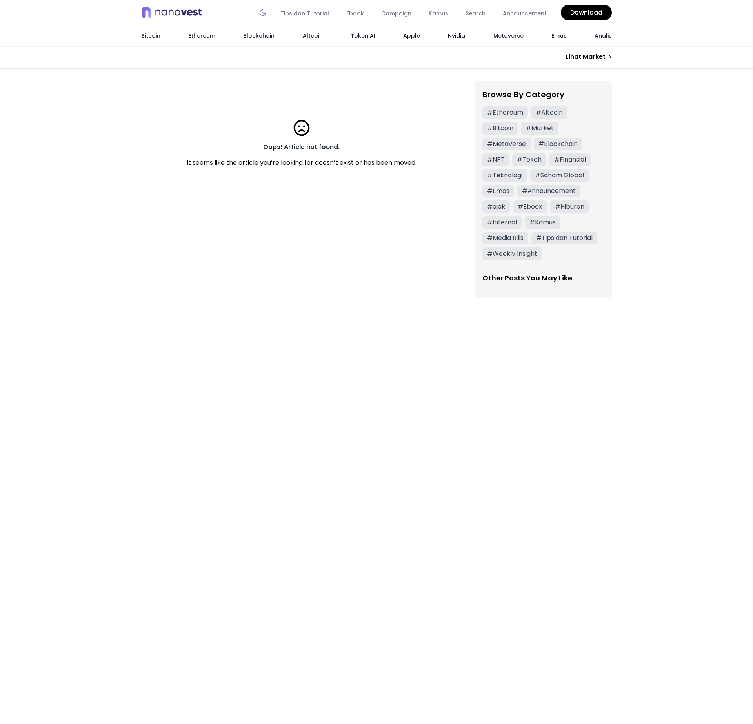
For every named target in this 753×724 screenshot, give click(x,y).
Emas (559, 36)
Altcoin (313, 36)
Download (586, 12)
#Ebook (530, 206)
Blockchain (259, 36)
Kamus (438, 13)
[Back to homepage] (174, 12)
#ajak (496, 206)
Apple (411, 36)
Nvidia (456, 36)
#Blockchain (558, 143)
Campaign (396, 13)
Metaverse (508, 36)
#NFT (495, 159)
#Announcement (549, 190)
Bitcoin (150, 36)
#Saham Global (559, 175)
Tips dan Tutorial (304, 13)
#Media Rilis (505, 237)
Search (476, 13)
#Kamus (542, 222)
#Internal (502, 222)
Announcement (525, 13)
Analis (603, 36)
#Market (540, 128)
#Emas (498, 190)
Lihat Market (586, 56)
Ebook (355, 13)
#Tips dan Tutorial (564, 237)
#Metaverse (506, 143)
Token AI (363, 36)
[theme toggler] (263, 12)
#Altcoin (549, 112)
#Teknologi (504, 175)
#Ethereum (505, 112)
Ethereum (201, 36)
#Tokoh (529, 159)
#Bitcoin (500, 128)
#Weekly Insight (512, 253)
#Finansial (570, 159)
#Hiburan (569, 206)
